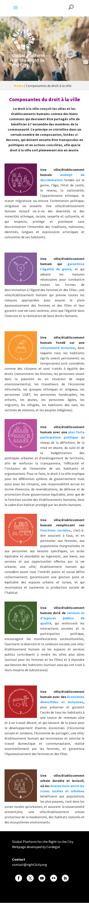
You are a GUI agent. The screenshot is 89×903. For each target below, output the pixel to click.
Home (18, 85)
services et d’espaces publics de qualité (62, 618)
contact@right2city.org (29, 864)
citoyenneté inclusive (57, 348)
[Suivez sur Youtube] (41, 878)
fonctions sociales (55, 530)
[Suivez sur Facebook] (18, 878)
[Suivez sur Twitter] (30, 878)
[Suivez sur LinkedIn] (65, 878)
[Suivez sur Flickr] (53, 878)
